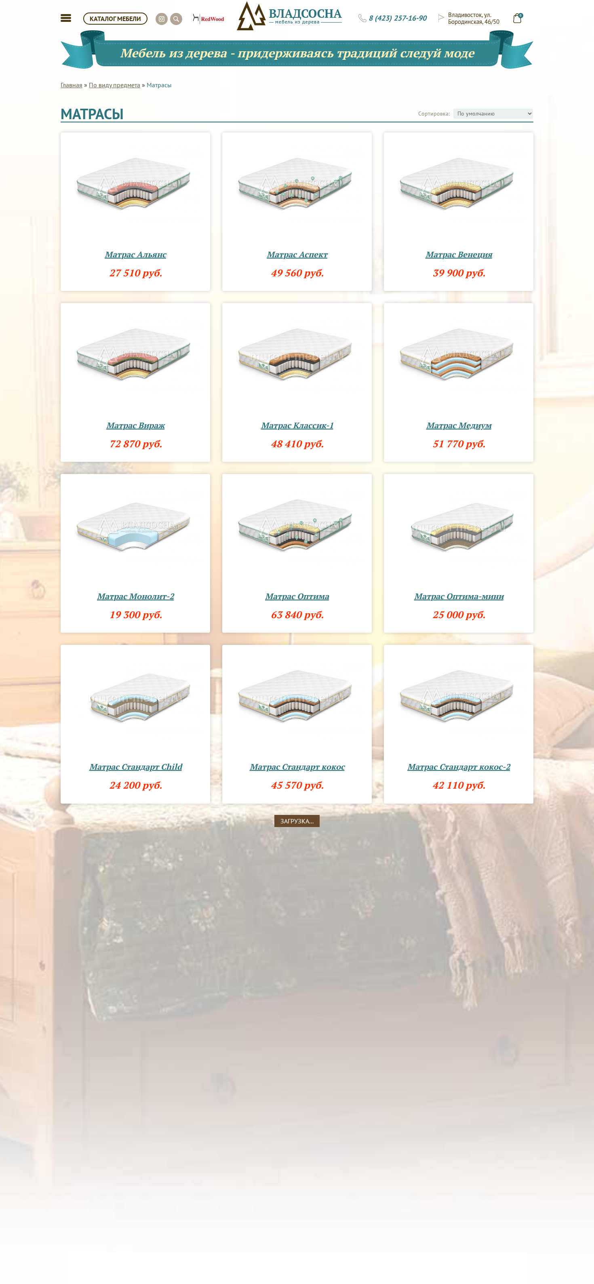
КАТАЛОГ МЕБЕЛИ (115, 19)
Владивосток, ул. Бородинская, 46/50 (473, 18)
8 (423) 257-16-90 (397, 18)
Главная (71, 85)
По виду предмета (114, 85)
